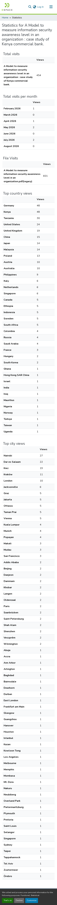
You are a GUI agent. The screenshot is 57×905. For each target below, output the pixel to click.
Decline (19, 900)
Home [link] (5, 17)
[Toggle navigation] (51, 7)
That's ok (8, 900)
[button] (7, 7)
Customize (31, 900)
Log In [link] (40, 7)
